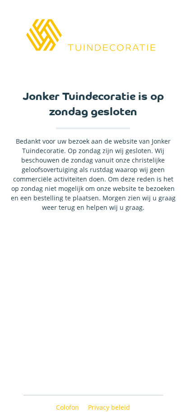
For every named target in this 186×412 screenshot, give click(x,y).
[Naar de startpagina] (93, 35)
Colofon (68, 407)
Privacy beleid (109, 407)
